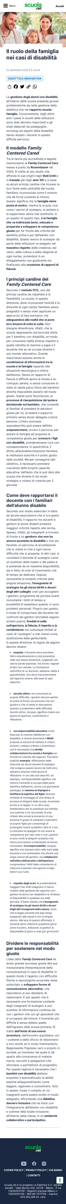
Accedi (60, 6)
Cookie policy (14, 1170)
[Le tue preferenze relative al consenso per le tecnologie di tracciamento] (59, 1180)
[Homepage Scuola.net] (33, 6)
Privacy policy (36, 1170)
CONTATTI (34, 1175)
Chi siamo (55, 1170)
